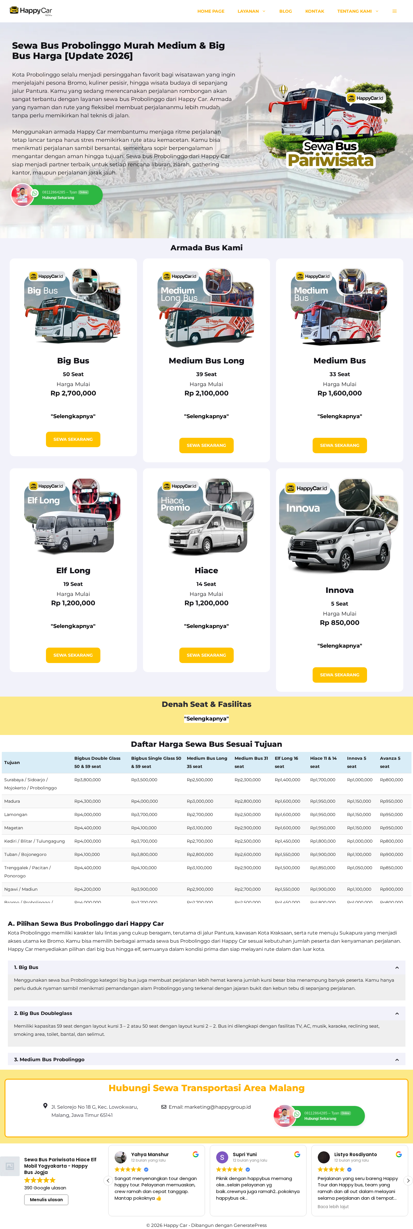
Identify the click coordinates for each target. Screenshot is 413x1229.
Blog (285, 11)
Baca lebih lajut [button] (333, 1207)
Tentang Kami (354, 11)
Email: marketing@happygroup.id (210, 1107)
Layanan (248, 11)
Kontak (314, 11)
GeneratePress (250, 1225)
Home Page (210, 11)
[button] (394, 11)
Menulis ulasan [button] (46, 1200)
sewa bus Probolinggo (134, 99)
